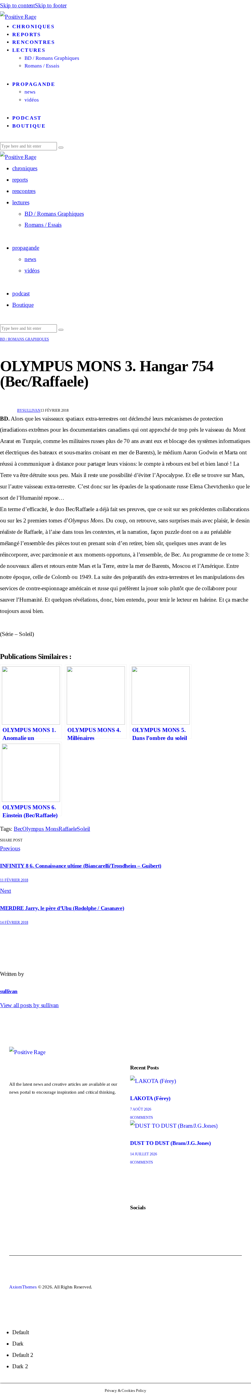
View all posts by (29, 1005)
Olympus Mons (40, 829)
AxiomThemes (23, 1286)
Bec (18, 829)
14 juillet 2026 (143, 1154)
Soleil (83, 829)
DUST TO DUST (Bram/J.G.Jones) (170, 1143)
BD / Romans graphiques (24, 339)
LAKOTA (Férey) (150, 1098)
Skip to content (17, 5)
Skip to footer (50, 5)
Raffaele (67, 829)
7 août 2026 (140, 1109)
